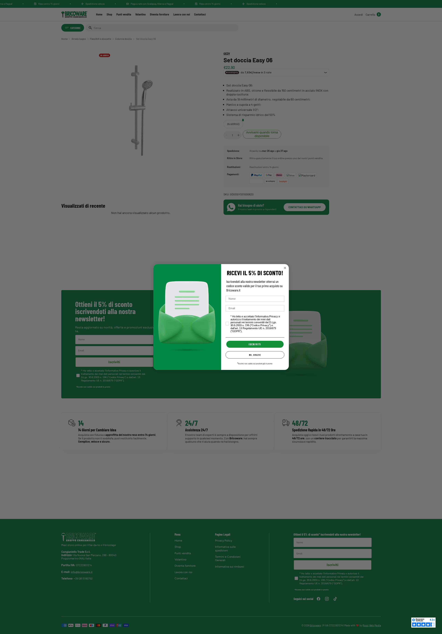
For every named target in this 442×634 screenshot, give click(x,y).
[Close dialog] (285, 268)
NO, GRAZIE (255, 354)
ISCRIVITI (255, 344)
